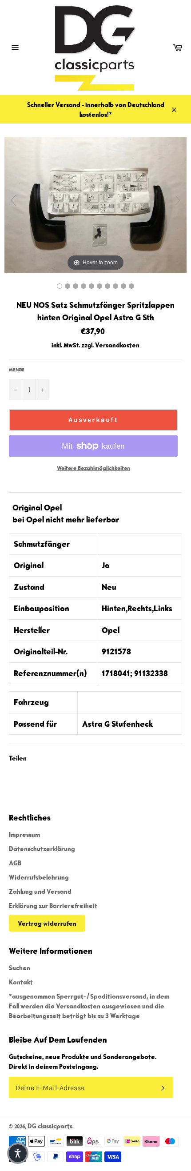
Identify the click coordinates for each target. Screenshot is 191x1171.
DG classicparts (50, 1125)
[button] (17, 1153)
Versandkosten (117, 344)
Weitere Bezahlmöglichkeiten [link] (93, 468)
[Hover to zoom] (95, 203)
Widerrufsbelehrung (39, 876)
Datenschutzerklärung (42, 848)
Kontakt (21, 981)
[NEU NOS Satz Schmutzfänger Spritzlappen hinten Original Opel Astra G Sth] (59, 286)
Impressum (24, 834)
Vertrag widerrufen (47, 923)
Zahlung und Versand (40, 891)
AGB (15, 862)
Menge (16, 369)
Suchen (19, 967)
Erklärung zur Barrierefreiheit (53, 905)
